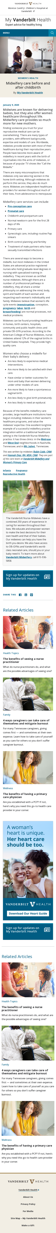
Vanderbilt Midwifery (19, 557)
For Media (28, 1211)
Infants (7, 470)
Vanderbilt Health (28, 1189)
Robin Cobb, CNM (42, 451)
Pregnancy (21, 470)
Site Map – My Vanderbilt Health (28, 1218)
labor (20, 308)
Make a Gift (28, 1225)
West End (13, 442)
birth (27, 308)
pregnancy (9, 308)
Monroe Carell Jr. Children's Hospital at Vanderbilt (30, 10)
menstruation (26, 304)
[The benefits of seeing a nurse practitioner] (28, 632)
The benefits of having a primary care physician (25, 795)
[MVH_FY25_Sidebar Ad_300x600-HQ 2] (28, 870)
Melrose (46, 439)
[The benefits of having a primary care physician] (28, 767)
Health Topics (11, 653)
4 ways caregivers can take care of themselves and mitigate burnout (26, 722)
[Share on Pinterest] (31, 594)
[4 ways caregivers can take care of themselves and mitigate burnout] (28, 694)
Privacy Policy (28, 1204)
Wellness (8, 788)
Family (6, 714)
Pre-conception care (20, 206)
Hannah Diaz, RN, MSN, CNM (22, 455)
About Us (28, 1197)
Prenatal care (16, 211)
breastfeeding (11, 311)
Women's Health (28, 78)
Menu (6, 32)
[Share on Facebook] (20, 594)
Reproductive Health (14, 474)
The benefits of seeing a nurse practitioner (23, 660)
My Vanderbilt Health (30, 92)
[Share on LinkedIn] (25, 594)
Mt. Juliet (29, 446)
